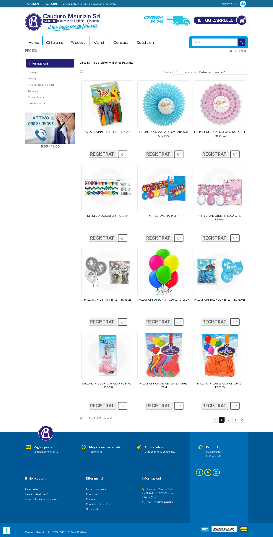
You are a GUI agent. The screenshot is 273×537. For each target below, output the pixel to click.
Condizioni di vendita (98, 504)
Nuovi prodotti (214, 451)
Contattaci (92, 494)
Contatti (121, 42)
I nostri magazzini (36, 103)
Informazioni (38, 63)
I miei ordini (31, 489)
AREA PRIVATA (229, 3)
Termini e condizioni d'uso (41, 84)
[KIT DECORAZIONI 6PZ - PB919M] (108, 187)
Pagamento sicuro (37, 97)
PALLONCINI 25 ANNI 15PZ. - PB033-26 (107, 299)
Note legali (33, 78)
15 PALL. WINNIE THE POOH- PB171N (108, 131)
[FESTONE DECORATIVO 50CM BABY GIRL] (220, 104)
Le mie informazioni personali (41, 499)
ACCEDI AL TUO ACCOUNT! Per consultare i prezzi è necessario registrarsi (72, 3)
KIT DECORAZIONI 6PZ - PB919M (107, 215)
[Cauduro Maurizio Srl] (63, 22)
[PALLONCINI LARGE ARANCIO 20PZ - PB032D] (220, 355)
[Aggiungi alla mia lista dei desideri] (122, 154)
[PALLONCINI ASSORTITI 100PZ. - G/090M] (164, 271)
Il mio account (35, 478)
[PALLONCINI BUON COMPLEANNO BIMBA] (108, 355)
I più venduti (213, 456)
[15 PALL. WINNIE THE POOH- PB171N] (108, 104)
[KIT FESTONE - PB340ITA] (164, 187)
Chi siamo (54, 42)
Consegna (33, 72)
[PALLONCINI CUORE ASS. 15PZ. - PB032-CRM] (164, 355)
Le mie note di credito (37, 494)
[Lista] (82, 72)
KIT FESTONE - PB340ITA (163, 215)
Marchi (99, 42)
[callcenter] (50, 130)
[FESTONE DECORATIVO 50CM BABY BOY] (164, 104)
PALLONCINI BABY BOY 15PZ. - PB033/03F (220, 299)
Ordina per (205, 72)
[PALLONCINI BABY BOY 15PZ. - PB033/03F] (220, 271)
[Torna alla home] (230, 51)
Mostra (167, 72)
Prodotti (78, 42)
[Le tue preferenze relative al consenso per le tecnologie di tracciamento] (6, 530)
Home (33, 42)
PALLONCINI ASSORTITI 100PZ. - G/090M (163, 299)
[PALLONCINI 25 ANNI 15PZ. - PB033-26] (108, 271)
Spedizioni (145, 42)
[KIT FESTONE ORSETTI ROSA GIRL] (220, 187)
